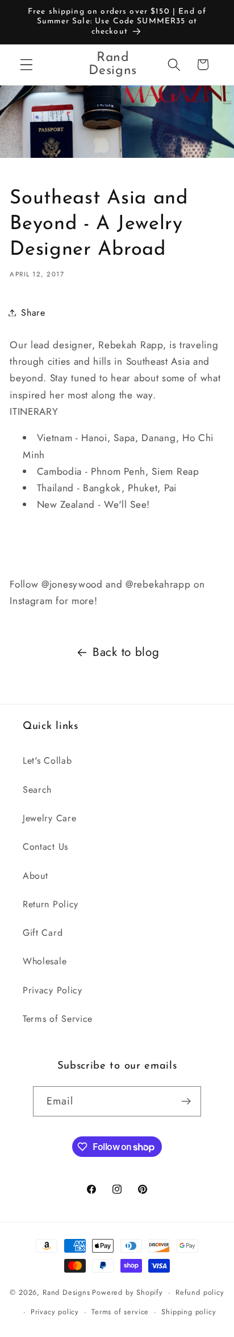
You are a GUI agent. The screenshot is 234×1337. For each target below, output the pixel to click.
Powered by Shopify (127, 1292)
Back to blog (126, 652)
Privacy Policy (52, 990)
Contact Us (45, 846)
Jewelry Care (49, 818)
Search (37, 789)
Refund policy (200, 1292)
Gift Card (42, 932)
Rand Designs (66, 1292)
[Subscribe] (186, 1101)
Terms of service (120, 1311)
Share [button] (33, 312)
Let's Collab (47, 760)
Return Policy (50, 904)
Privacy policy (55, 1311)
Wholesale (44, 961)
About (35, 875)
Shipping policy (188, 1311)
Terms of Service (58, 1018)
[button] (26, 64)
